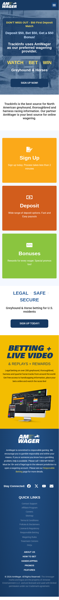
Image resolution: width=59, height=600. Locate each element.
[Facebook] (29, 486)
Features (29, 570)
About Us (29, 552)
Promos (29, 565)
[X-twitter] (36, 486)
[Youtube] (44, 486)
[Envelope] (51, 486)
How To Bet (29, 556)
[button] (54, 5)
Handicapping (29, 561)
